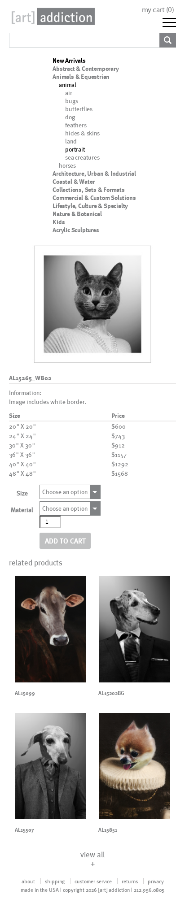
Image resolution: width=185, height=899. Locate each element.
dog (70, 117)
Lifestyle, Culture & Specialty (90, 205)
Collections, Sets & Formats (89, 189)
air (68, 92)
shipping (55, 881)
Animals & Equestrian (81, 76)
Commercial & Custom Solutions (94, 197)
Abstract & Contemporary (86, 68)
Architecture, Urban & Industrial (94, 173)
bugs (71, 100)
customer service (93, 881)
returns (130, 881)
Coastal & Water (74, 181)
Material (22, 509)
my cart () (158, 9)
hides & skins (82, 133)
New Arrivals (69, 60)
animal (67, 84)
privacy (156, 881)
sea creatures (82, 157)
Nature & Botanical (77, 213)
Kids (59, 222)
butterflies (78, 109)
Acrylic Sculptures (76, 230)
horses (67, 165)
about (28, 881)
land (70, 141)
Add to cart (65, 540)
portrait (75, 149)
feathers (75, 125)
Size (22, 493)
